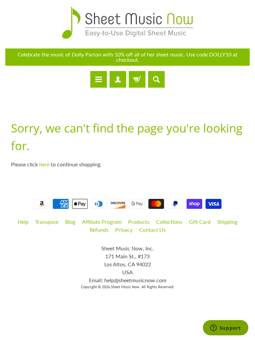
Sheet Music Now (125, 287)
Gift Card (200, 221)
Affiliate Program (102, 221)
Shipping (227, 221)
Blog (70, 221)
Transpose (46, 221)
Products (138, 221)
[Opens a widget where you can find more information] (225, 328)
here (44, 164)
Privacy (123, 229)
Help (23, 221)
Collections (169, 221)
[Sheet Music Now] (127, 22)
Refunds (99, 229)
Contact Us (152, 229)
